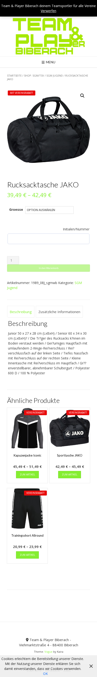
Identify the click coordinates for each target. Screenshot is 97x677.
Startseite (14, 75)
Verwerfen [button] (48, 11)
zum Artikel (27, 474)
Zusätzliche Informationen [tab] (59, 311)
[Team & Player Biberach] (49, 36)
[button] (82, 95)
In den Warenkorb (48, 268)
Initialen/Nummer (76, 229)
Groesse (16, 209)
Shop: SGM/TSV (34, 75)
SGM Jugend (54, 75)
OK (45, 673)
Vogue (48, 651)
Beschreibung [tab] (21, 311)
